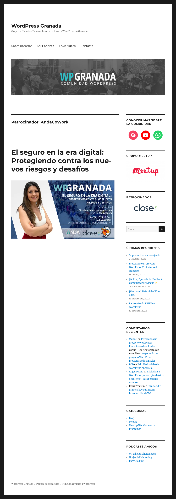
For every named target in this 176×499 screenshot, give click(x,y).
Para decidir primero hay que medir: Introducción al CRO (145, 390)
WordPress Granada (36, 26)
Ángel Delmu (136, 371)
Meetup (133, 421)
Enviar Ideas (67, 46)
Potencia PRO (136, 461)
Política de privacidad (47, 483)
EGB (131, 364)
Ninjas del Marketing (140, 457)
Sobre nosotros (21, 46)
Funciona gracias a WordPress (78, 483)
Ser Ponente (45, 46)
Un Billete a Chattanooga (142, 453)
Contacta (86, 46)
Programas (135, 429)
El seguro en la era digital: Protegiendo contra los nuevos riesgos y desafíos (61, 160)
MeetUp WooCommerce (142, 425)
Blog (131, 418)
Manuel (133, 339)
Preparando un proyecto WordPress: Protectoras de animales (143, 267)
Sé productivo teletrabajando (144, 255)
